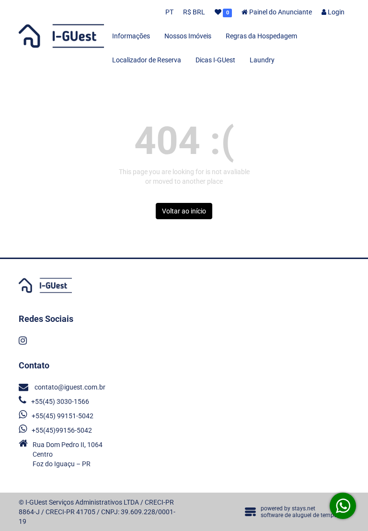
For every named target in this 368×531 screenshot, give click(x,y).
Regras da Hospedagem (261, 36)
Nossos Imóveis (187, 36)
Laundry (262, 60)
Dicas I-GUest (215, 60)
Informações (131, 36)
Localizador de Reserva (146, 60)
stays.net (303, 508)
